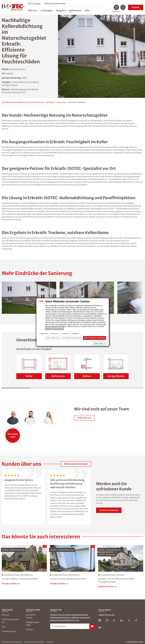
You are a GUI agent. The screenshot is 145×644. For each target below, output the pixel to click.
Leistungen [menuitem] (47, 10)
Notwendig (43, 334)
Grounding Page (9, 631)
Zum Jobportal (12, 434)
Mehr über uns (84, 417)
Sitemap (50, 642)
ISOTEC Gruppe (34, 3)
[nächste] (140, 297)
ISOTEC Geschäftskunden (55, 3)
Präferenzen (55, 334)
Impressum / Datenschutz (34, 642)
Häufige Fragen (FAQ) (32, 623)
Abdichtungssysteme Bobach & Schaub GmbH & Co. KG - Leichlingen (28, 102)
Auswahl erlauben (72, 337)
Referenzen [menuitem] (75, 10)
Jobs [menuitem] (87, 10)
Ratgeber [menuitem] (61, 10)
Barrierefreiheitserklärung (12, 642)
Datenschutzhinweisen (54, 328)
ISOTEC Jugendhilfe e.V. (10, 620)
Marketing (75, 334)
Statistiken (65, 334)
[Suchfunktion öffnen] (123, 7)
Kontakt (136, 7)
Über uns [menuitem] (32, 10)
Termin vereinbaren (108, 510)
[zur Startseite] (13, 7)
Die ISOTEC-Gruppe (31, 616)
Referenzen (61, 102)
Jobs (4, 627)
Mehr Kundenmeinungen (76, 464)
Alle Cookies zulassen (94, 337)
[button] (29, 298)
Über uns (6, 615)
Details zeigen (98, 343)
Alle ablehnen (53, 337)
